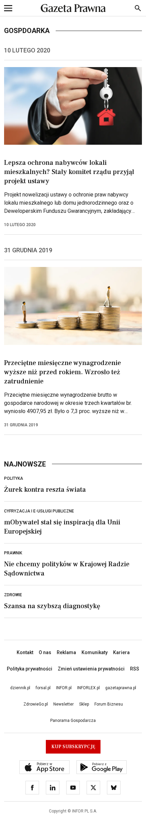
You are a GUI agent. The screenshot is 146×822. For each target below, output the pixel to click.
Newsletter (63, 704)
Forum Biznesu (108, 704)
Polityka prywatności (29, 668)
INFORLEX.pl (88, 687)
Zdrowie (13, 594)
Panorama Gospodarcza (73, 720)
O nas (45, 652)
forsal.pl (43, 687)
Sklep (84, 704)
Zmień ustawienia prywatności (91, 668)
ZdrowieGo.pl (35, 704)
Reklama (66, 652)
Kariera (121, 652)
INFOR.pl (64, 687)
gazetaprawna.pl (120, 687)
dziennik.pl (20, 687)
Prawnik (13, 553)
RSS (134, 668)
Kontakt (25, 652)
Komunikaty (94, 652)
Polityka (13, 478)
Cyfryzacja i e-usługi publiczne (39, 511)
